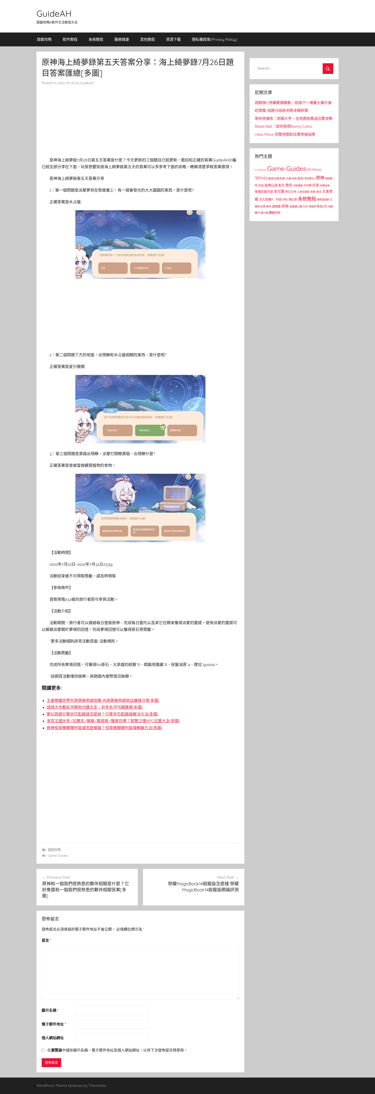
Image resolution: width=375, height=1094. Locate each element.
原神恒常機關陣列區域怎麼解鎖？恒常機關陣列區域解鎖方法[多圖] (104, 728)
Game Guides (58, 856)
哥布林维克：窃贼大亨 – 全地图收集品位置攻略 (293, 118)
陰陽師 (312, 206)
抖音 (315, 185)
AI (256, 169)
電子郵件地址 (54, 1024)
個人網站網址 (53, 1038)
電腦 (330, 206)
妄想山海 (271, 185)
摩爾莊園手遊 (264, 191)
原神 (320, 178)
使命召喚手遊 (276, 178)
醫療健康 (121, 39)
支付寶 (279, 191)
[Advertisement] (140, 122)
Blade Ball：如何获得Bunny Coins (283, 126)
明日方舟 (290, 191)
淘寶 (312, 191)
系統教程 (96, 39)
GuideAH (54, 13)
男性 (285, 199)
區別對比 (309, 178)
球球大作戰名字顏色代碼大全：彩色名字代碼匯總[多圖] (95, 707)
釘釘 (305, 206)
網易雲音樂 (323, 199)
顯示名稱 (50, 1010)
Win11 (261, 178)
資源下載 (173, 39)
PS (309, 169)
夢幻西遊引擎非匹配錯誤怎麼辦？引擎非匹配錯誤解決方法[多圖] (102, 714)
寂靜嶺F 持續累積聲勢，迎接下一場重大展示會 (293, 103)
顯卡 (257, 212)
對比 (281, 185)
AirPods (262, 170)
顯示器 (264, 213)
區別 (301, 178)
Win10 (316, 170)
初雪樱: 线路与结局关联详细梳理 (281, 110)
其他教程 (147, 39)
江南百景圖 (303, 191)
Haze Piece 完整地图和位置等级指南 (285, 134)
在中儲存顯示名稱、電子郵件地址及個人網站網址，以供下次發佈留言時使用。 (117, 1050)
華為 (268, 206)
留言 (46, 940)
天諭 (261, 185)
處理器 (276, 206)
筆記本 (293, 199)
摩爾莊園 (325, 185)
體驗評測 (274, 212)
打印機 (307, 185)
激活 (318, 191)
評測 (284, 206)
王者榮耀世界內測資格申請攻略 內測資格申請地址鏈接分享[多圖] (103, 700)
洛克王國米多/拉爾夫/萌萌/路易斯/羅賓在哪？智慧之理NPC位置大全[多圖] (113, 721)
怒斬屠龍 (298, 185)
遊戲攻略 (44, 39)
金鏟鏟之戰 (295, 206)
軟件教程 (70, 39)
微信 (288, 185)
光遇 (288, 178)
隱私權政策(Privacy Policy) (214, 39)
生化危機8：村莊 (270, 199)
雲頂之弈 (322, 206)
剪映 (294, 178)
